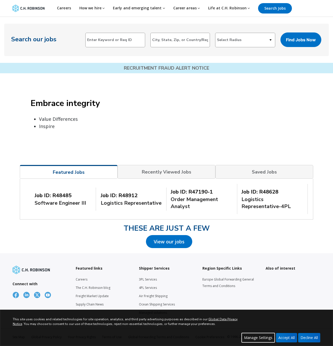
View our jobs (169, 241)
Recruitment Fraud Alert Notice (166, 68)
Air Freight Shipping (153, 296)
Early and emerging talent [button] (138, 7)
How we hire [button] (91, 7)
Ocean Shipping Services (157, 304)
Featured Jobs (69, 172)
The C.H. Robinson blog (93, 287)
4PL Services (148, 287)
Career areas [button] (185, 7)
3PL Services (148, 279)
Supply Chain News (90, 304)
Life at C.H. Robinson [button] (228, 7)
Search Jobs (275, 8)
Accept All (286, 337)
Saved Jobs (264, 172)
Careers (64, 7)
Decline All (309, 337)
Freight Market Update (92, 296)
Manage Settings (258, 337)
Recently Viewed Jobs (166, 172)
